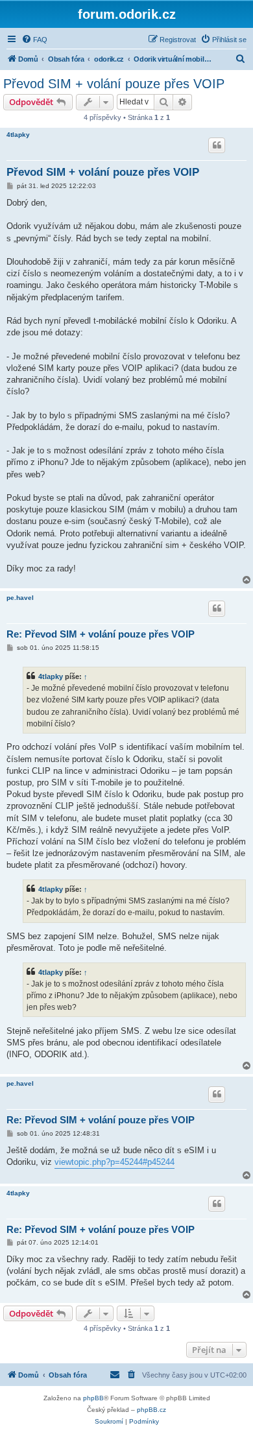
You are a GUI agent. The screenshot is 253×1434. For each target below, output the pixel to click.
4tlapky (18, 134)
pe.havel (20, 597)
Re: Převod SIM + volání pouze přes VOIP (100, 633)
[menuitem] (34, 39)
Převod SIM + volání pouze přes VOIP (113, 84)
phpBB (93, 1398)
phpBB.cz (151, 1409)
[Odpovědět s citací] (216, 145)
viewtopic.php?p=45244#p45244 (114, 1162)
